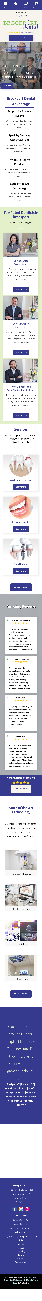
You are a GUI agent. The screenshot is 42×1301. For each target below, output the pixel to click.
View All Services (21, 587)
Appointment (21, 1262)
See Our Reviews (21, 789)
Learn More (7, 86)
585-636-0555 (21, 15)
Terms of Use (8, 1280)
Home (21, 1244)
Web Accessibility (20, 1280)
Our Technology (21, 994)
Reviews (21, 1255)
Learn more (21, 289)
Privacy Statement (29, 1277)
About (21, 1248)
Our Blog (21, 1251)
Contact (21, 1258)
